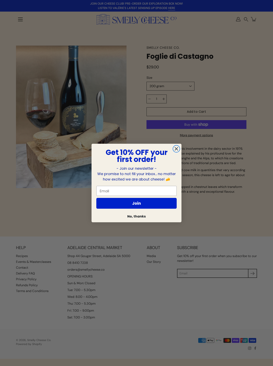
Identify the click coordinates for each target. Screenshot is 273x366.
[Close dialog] (176, 148)
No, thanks (136, 216)
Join (136, 203)
